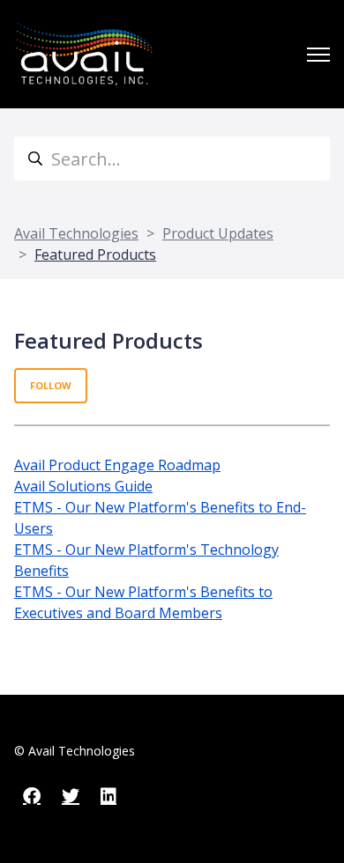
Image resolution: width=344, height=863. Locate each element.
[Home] (84, 54)
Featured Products (95, 254)
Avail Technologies (76, 233)
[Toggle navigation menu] (318, 55)
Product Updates (217, 233)
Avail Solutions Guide (83, 486)
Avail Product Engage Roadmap (117, 465)
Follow (50, 385)
